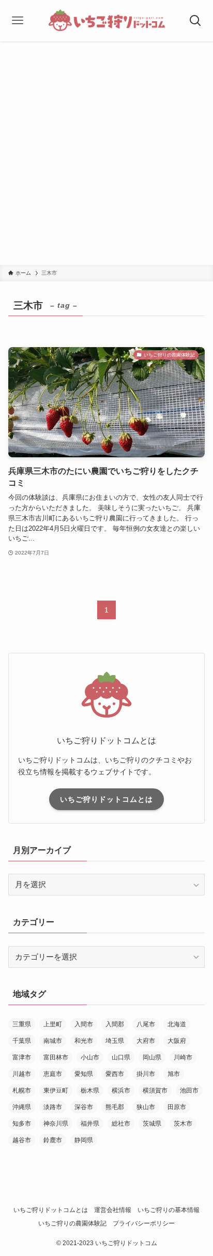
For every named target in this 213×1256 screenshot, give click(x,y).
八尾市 (145, 1024)
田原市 (177, 1107)
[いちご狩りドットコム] (106, 20)
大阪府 (177, 1040)
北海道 (177, 1024)
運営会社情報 (112, 1210)
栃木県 (90, 1090)
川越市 (21, 1074)
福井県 (90, 1123)
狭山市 (145, 1107)
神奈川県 (55, 1123)
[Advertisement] (106, 153)
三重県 (21, 1024)
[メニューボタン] (18, 20)
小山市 (90, 1057)
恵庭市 (52, 1074)
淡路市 (52, 1107)
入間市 (83, 1024)
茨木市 (183, 1123)
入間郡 (114, 1024)
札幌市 (21, 1090)
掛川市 (145, 1074)
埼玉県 (114, 1040)
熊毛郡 (114, 1107)
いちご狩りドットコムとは (106, 799)
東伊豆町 (55, 1090)
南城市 (52, 1040)
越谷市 (21, 1140)
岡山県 (152, 1057)
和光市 (83, 1040)
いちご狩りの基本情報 (169, 1210)
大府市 (145, 1040)
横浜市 (121, 1090)
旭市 (174, 1074)
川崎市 (183, 1057)
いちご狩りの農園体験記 (72, 1223)
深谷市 (83, 1107)
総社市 (121, 1123)
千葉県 (21, 1040)
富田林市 (55, 1057)
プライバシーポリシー (144, 1223)
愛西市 (114, 1074)
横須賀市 (155, 1090)
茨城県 (152, 1123)
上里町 (52, 1024)
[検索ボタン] (195, 20)
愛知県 (83, 1074)
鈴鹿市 (52, 1140)
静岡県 (83, 1140)
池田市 (189, 1090)
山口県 (121, 1057)
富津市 (21, 1057)
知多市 (21, 1123)
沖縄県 (21, 1107)
